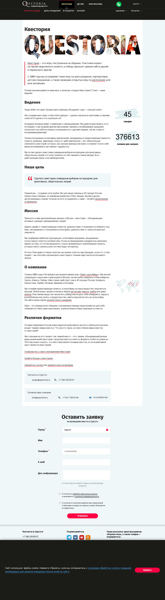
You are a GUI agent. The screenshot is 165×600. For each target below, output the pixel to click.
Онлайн (81, 11)
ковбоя (93, 292)
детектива (76, 292)
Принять (147, 570)
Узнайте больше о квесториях (38, 359)
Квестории (33, 63)
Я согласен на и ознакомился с (80, 495)
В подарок (68, 11)
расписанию (98, 80)
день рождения (52, 11)
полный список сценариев (59, 300)
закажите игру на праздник (60, 365)
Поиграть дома (32, 11)
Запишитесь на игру (33, 365)
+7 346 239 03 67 (31, 537)
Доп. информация (48, 473)
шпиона (27, 295)
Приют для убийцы (89, 275)
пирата (85, 292)
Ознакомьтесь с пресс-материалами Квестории (47, 352)
